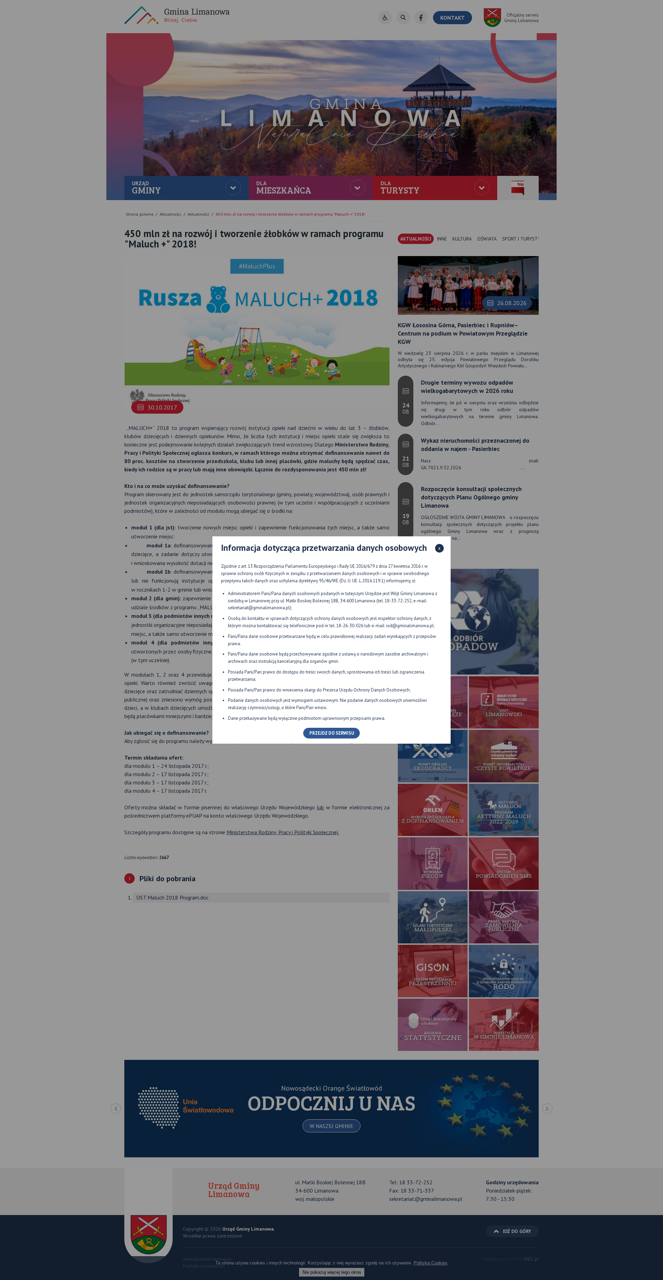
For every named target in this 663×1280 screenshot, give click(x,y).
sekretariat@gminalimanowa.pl (259, 608)
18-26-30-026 (349, 626)
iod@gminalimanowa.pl (410, 626)
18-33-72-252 (398, 601)
